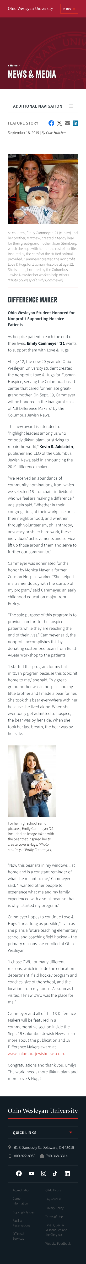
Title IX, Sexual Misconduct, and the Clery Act (56, 1230)
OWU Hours (53, 1190)
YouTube (31, 1173)
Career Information (20, 1201)
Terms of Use (54, 1217)
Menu (67, 9)
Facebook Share (51, 123)
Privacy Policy (54, 1208)
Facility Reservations (21, 1223)
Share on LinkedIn (75, 123)
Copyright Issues (24, 1212)
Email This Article (67, 123)
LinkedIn (67, 1173)
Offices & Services (18, 1236)
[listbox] (43, 1132)
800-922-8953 (25, 1156)
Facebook (19, 1173)
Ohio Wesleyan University (31, 9)
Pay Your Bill (53, 1199)
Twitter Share (59, 123)
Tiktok (55, 1173)
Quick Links (24, 1132)
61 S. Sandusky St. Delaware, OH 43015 (44, 1147)
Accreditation (21, 1190)
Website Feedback (58, 1243)
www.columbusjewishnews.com (36, 1054)
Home (13, 66)
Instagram (44, 1173)
